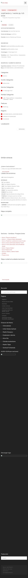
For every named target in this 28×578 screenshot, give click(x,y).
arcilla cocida (6, 83)
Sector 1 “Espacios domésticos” (9, 237)
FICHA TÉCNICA (6, 313)
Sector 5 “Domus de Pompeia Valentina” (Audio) (13, 242)
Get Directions (22, 129)
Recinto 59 (5, 106)
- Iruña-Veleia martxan (9, 329)
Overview (4, 24)
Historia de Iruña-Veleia (7, 301)
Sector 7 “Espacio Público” (8, 248)
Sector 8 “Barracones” (7, 249)
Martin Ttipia (7, 344)
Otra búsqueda (5, 171)
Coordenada (6, 119)
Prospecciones (5, 255)
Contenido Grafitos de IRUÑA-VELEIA (7, 310)
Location (11, 24)
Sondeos (4, 253)
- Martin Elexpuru (7, 332)
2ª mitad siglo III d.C (12, 10)
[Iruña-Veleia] (4, 3)
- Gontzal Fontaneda (8, 347)
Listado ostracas (6, 306)
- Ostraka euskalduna (8, 341)
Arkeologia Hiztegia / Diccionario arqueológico (8, 318)
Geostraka (4, 303)
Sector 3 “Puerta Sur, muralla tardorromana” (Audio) (14, 241)
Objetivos (4, 299)
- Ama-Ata (5, 338)
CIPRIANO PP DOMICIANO (9, 116)
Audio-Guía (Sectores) (7, 308)
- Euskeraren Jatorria (8, 335)
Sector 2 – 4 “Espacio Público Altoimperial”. (12, 239)
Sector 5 (4, 10)
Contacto (4, 315)
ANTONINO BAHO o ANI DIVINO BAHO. (12, 114)
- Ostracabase (6, 326)
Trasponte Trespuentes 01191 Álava (11, 17)
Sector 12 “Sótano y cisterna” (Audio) (10, 251)
